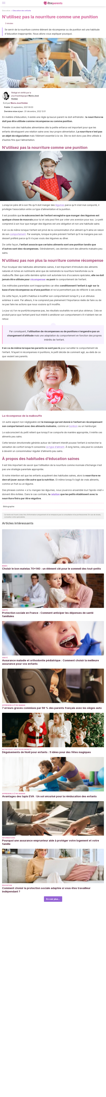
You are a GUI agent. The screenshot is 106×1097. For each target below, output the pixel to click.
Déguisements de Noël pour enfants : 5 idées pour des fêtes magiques (46, 752)
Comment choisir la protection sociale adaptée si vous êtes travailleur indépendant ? (46, 890)
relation (55, 494)
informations (8, 838)
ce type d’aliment (55, 447)
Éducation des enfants (22, 11)
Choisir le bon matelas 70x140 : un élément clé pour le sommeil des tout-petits (51, 568)
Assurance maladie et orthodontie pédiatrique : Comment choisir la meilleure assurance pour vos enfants (50, 662)
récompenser (38, 279)
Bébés (4, 566)
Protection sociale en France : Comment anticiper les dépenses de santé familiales (47, 614)
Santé (5, 610)
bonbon (73, 426)
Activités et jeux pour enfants (16, 749)
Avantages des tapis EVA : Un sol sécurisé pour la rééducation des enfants (49, 796)
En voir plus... (53, 899)
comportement (18, 234)
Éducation (6, 11)
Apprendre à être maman (13, 705)
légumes (59, 205)
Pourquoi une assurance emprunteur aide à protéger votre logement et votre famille (50, 842)
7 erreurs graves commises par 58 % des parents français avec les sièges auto (52, 708)
